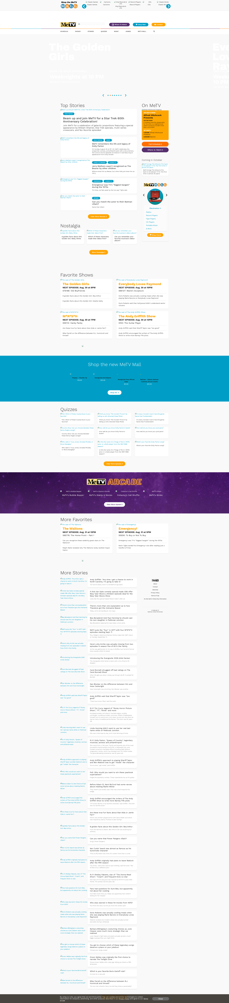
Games (128, 31)
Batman (96, 198)
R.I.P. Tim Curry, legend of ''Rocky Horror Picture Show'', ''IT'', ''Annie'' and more (111, 709)
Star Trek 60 (69, 113)
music (108, 140)
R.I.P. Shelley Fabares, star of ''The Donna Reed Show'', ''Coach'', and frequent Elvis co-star (110, 876)
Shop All (113, 392)
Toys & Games (154, 208)
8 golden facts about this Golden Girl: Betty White (72, 237)
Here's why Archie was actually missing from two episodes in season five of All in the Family (111, 645)
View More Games (114, 504)
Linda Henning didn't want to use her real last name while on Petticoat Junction (110, 729)
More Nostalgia (98, 252)
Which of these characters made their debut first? (98, 237)
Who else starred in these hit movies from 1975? (111, 903)
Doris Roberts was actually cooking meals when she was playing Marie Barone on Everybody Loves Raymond (112, 915)
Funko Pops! (151, 224)
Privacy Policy (155, 592)
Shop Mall (142, 24)
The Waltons (72, 528)
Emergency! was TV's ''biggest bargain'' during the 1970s (111, 186)
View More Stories (98, 216)
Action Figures (151, 227)
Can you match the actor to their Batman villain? (112, 203)
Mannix (153, 137)
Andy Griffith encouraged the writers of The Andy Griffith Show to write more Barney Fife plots (111, 799)
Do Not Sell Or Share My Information (155, 599)
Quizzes (104, 31)
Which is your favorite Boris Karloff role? (107, 971)
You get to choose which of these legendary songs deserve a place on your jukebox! (112, 946)
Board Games (151, 215)
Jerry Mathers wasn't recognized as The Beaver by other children (111, 167)
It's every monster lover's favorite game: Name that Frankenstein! (150, 421)
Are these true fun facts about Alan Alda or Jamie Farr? (84, 328)
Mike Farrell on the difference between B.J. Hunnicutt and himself (109, 982)
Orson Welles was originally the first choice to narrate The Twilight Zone (110, 958)
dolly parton (98, 140)
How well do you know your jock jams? (149, 431)
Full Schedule (154, 144)
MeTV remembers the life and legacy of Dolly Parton (111, 145)
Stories (91, 31)
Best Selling (150, 212)
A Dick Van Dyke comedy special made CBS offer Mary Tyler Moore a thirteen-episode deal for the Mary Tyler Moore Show (111, 594)
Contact (160, 24)
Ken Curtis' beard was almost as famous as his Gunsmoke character (110, 849)
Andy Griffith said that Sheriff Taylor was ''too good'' (139, 328)
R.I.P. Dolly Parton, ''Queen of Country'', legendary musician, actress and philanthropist (111, 741)
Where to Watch (155, 150)
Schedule (64, 31)
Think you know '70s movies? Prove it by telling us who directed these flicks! (113, 421)
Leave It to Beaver (99, 162)
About (155, 583)
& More (148, 230)
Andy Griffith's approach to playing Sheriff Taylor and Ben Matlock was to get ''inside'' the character (112, 761)
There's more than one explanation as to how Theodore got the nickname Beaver (110, 607)
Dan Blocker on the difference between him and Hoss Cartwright (111, 685)
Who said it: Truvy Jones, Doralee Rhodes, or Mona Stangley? (76, 449)
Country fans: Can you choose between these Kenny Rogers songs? (75, 435)
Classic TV (113, 162)
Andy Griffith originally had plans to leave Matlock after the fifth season (111, 861)
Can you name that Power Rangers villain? (108, 838)
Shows (78, 31)
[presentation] (84, 6)
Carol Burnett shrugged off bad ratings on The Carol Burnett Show (110, 671)
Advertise (155, 589)
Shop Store (156, 237)
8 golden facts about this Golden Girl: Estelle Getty (83, 301)
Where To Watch (120, 24)
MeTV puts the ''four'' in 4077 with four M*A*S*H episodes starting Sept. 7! (111, 631)
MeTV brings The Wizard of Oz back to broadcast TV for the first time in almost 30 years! (155, 171)
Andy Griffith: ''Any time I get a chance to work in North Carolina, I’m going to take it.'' (111, 580)
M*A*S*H (70, 316)
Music (116, 31)
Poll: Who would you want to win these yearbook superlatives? (111, 773)
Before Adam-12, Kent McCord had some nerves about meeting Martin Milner (111, 785)
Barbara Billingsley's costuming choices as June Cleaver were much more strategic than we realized (111, 931)
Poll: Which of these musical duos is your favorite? (76, 421)
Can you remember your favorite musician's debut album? (124, 238)
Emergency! (97, 181)
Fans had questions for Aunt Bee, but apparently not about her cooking (111, 890)
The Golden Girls (76, 284)
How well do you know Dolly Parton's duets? (112, 432)
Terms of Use (155, 595)
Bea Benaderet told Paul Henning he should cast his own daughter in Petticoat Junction (111, 619)
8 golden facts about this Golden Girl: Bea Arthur (82, 296)
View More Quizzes (113, 464)
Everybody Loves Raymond (140, 284)
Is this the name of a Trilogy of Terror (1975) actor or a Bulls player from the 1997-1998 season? (114, 452)
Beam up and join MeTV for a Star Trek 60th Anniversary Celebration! (93, 120)
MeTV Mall (142, 31)
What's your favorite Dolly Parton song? (150, 445)
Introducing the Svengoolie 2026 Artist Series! (110, 658)
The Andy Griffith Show (137, 316)
